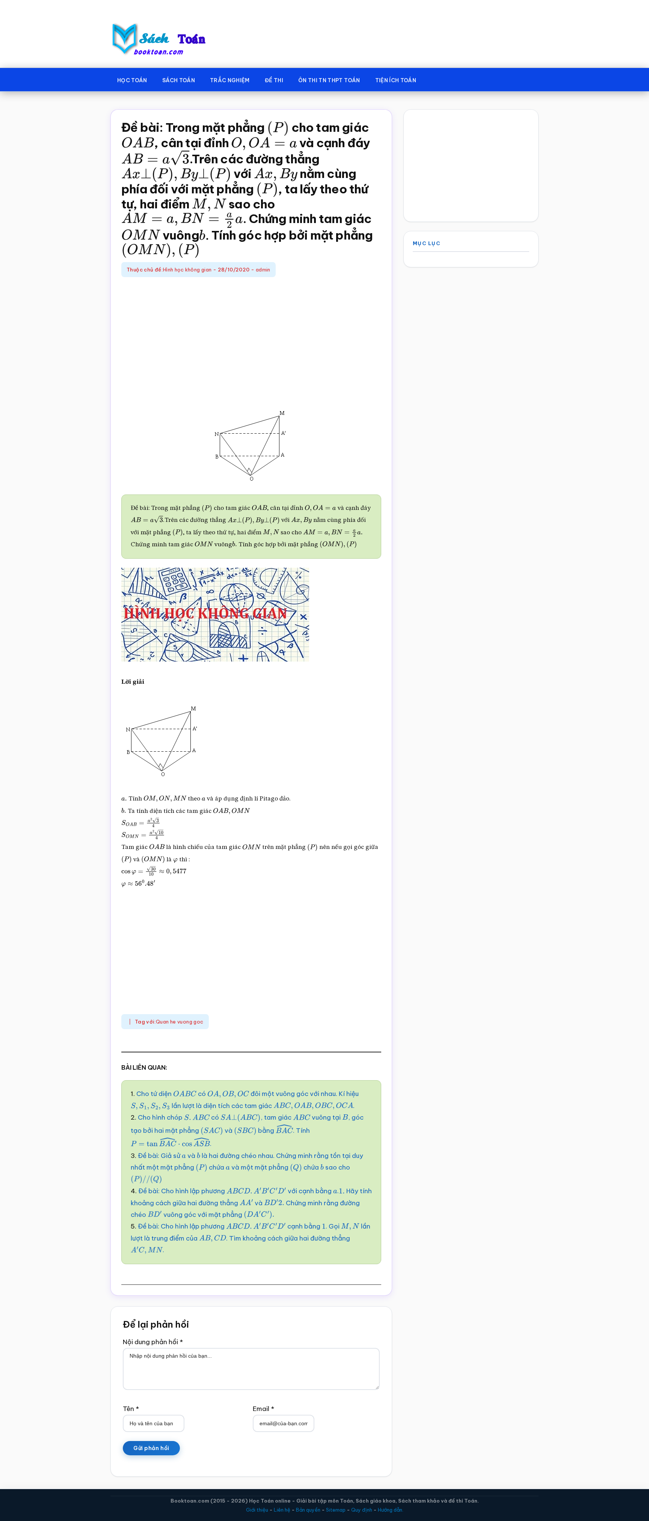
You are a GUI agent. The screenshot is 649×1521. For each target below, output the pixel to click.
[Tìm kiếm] (434, 79)
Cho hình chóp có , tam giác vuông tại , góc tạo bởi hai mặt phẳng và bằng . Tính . (247, 1130)
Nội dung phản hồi (153, 1342)
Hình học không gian (187, 270)
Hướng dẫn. (390, 1510)
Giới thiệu (257, 1510)
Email (263, 1409)
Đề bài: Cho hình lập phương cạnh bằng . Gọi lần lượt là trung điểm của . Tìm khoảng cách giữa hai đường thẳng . (250, 1238)
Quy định (361, 1510)
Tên (131, 1409)
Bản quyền (308, 1510)
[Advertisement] (251, 340)
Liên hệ (282, 1510)
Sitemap (336, 1510)
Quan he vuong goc (180, 1022)
